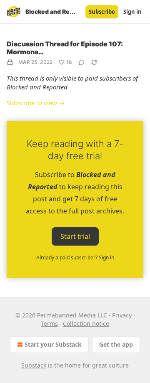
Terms (49, 323)
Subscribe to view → (36, 103)
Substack (33, 365)
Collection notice (86, 323)
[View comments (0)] (81, 62)
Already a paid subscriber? (75, 257)
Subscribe (102, 11)
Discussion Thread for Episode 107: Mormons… (65, 48)
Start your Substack (53, 344)
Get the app (116, 344)
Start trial (75, 236)
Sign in (132, 11)
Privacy (122, 315)
